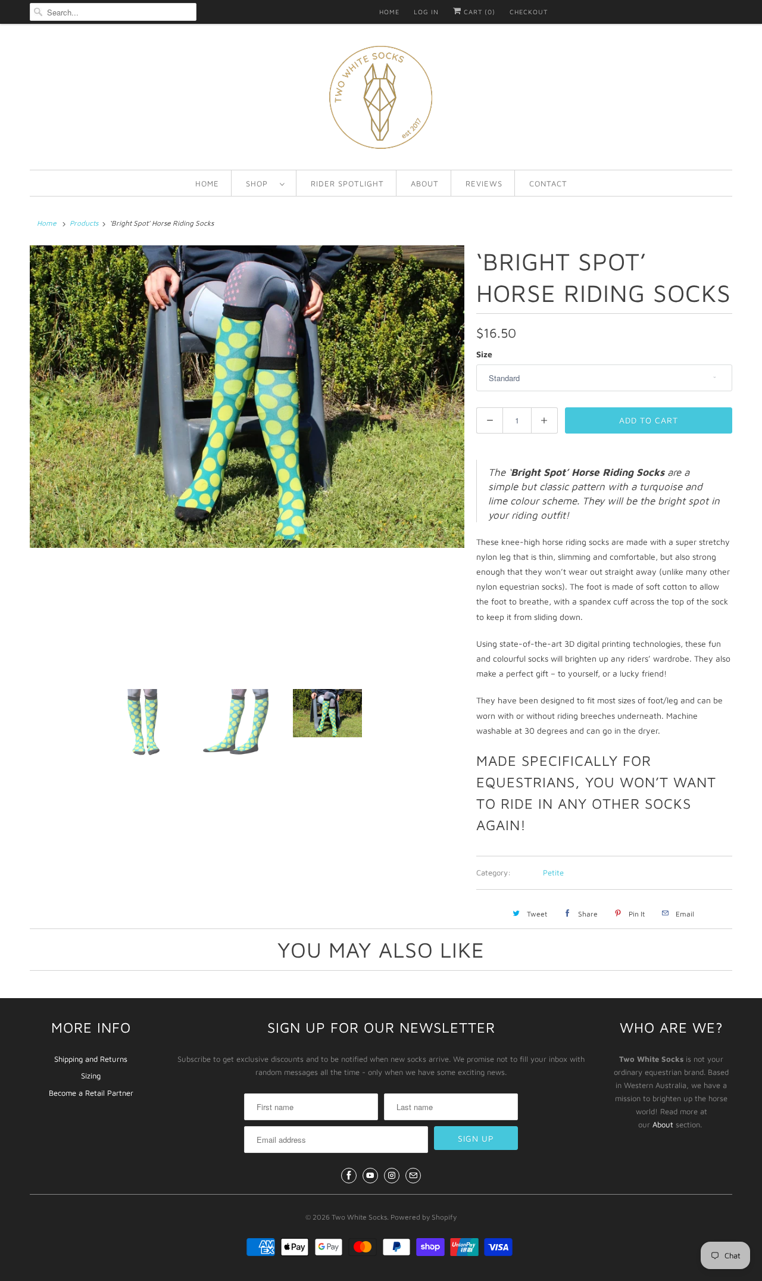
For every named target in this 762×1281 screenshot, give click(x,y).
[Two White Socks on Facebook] (349, 1175)
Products (84, 223)
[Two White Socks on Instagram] (391, 1175)
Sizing (91, 1075)
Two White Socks (359, 1217)
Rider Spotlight (347, 183)
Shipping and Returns (90, 1059)
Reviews (484, 183)
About (425, 183)
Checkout (529, 11)
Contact (548, 183)
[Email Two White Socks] (413, 1175)
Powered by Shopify (424, 1217)
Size (484, 354)
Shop (260, 183)
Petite (553, 872)
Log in (426, 11)
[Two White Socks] (381, 100)
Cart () (478, 11)
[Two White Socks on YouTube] (370, 1175)
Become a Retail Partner (91, 1093)
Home (389, 11)
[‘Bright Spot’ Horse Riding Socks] (247, 396)
